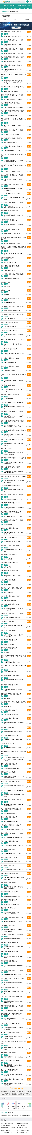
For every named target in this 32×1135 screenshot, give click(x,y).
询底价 (29, 32)
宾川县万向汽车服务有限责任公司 (11, 330)
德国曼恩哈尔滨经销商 (22, 1123)
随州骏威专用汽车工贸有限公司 (10, 545)
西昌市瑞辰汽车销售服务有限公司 (11, 800)
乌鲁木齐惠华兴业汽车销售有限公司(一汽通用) (13, 75)
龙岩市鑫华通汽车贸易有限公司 (10, 503)
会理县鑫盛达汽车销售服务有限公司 (11, 1014)
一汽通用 (6, 34)
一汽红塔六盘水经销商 (6, 1132)
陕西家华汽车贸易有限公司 (9, 925)
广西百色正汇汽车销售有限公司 (10, 1023)
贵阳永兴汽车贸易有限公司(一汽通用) (12, 49)
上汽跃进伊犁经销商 (22, 1132)
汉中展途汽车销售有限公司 (9, 621)
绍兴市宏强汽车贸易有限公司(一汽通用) (12, 790)
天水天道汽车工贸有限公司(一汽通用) (12, 520)
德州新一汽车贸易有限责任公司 (10, 229)
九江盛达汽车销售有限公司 (9, 385)
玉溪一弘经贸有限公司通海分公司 (11, 322)
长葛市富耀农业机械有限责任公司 (11, 298)
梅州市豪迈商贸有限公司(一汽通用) (11, 65)
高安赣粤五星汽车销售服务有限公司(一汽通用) (13, 155)
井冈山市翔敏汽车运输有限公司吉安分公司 (13, 375)
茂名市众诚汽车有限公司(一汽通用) (11, 146)
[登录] (30, 2)
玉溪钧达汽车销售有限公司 (9, 764)
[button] (2, 1105)
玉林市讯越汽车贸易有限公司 (9, 640)
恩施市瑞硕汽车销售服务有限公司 (11, 1061)
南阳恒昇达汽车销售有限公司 (9, 892)
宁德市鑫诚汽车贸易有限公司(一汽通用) (12, 439)
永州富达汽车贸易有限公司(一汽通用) (12, 495)
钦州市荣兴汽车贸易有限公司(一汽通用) (12, 402)
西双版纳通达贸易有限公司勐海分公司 (12, 306)
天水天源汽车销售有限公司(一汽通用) (12, 970)
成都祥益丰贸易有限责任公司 (9, 942)
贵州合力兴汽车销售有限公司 (9, 211)
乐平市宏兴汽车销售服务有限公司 (11, 358)
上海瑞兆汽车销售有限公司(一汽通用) (12, 40)
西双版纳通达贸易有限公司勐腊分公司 (12, 314)
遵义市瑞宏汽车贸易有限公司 (9, 900)
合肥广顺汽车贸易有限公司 (9, 710)
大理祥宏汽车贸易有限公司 (9, 1052)
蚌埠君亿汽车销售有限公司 (9, 630)
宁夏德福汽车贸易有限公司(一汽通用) (12, 175)
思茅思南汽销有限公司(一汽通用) (10, 394)
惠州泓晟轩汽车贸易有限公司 (9, 685)
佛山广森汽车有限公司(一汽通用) (10, 103)
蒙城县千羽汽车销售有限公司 (9, 571)
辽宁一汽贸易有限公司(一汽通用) (10, 193)
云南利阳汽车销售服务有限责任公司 (11, 997)
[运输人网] (6, 1)
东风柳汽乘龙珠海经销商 (23, 1130)
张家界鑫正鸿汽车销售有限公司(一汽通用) (13, 702)
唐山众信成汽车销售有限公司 (9, 1070)
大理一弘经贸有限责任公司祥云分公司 (12, 340)
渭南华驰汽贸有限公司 (7, 258)
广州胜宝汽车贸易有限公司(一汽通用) (12, 934)
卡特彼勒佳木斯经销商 (6, 1125)
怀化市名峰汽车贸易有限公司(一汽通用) (12, 111)
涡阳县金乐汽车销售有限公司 (9, 563)
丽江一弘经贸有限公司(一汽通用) (10, 467)
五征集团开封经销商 (5, 1130)
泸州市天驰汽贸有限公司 (8, 580)
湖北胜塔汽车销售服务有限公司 (10, 1032)
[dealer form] (16, 26)
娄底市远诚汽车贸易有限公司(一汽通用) (12, 978)
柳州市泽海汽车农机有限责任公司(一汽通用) (13, 657)
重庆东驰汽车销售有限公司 (9, 817)
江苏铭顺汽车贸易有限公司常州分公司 (12, 274)
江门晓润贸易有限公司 (7, 743)
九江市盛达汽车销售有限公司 (9, 841)
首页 (2, 11)
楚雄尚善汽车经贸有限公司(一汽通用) (12, 412)
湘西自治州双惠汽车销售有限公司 (11, 694)
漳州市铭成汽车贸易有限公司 (9, 718)
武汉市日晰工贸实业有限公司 (9, 349)
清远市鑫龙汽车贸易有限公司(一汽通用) (12, 1079)
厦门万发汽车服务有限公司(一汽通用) (12, 130)
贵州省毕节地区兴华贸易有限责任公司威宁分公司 (13, 248)
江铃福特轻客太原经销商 (7, 1123)
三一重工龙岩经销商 (22, 1128)
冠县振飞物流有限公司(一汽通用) (10, 596)
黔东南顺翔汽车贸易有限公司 (9, 554)
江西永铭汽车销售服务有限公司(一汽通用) (13, 430)
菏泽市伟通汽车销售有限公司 (9, 528)
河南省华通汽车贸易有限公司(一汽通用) (12, 184)
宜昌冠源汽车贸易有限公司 (9, 882)
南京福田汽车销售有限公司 (9, 865)
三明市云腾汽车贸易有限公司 (9, 987)
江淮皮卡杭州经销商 (22, 1125)
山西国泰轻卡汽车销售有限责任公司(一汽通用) (13, 666)
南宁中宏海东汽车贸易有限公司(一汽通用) (13, 458)
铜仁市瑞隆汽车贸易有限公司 (9, 537)
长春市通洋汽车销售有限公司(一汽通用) (12, 87)
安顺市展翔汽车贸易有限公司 (9, 857)
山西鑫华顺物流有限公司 (8, 772)
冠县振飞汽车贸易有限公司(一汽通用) (12, 613)
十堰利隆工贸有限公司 (7, 448)
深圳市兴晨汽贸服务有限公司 (9, 952)
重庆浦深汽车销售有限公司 (9, 727)
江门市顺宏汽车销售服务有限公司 (11, 825)
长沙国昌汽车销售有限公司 (9, 849)
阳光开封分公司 (5, 282)
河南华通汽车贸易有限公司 (9, 220)
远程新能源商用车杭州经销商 (8, 1128)
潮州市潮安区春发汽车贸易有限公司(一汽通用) (13, 1042)
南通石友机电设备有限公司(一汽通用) (12, 833)
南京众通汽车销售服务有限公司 (10, 266)
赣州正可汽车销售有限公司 (9, 961)
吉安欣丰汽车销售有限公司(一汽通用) (12, 1006)
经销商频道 (6, 11)
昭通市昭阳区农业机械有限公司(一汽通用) (13, 476)
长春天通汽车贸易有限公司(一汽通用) (12, 203)
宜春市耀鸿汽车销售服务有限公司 (11, 873)
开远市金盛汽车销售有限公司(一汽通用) (12, 917)
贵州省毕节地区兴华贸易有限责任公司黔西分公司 (13, 238)
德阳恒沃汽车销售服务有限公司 (10, 781)
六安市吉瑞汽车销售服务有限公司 (11, 485)
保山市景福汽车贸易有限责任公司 (11, 809)
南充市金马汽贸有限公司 (8, 908)
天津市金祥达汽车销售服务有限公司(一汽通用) (13, 120)
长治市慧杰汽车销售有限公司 (9, 735)
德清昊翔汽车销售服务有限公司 (10, 604)
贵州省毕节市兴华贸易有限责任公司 (11, 588)
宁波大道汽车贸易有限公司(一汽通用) (12, 95)
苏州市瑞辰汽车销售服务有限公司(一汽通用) (13, 752)
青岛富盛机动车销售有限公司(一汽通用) (12, 57)
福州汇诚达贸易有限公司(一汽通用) (11, 138)
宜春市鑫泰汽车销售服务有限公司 (11, 366)
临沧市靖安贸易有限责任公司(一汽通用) (12, 421)
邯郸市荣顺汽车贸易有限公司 (9, 648)
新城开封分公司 (5, 290)
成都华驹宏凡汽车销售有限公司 (10, 675)
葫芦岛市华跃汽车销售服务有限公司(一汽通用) (13, 166)
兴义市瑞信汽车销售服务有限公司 (11, 32)
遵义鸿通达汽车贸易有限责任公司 (11, 512)
